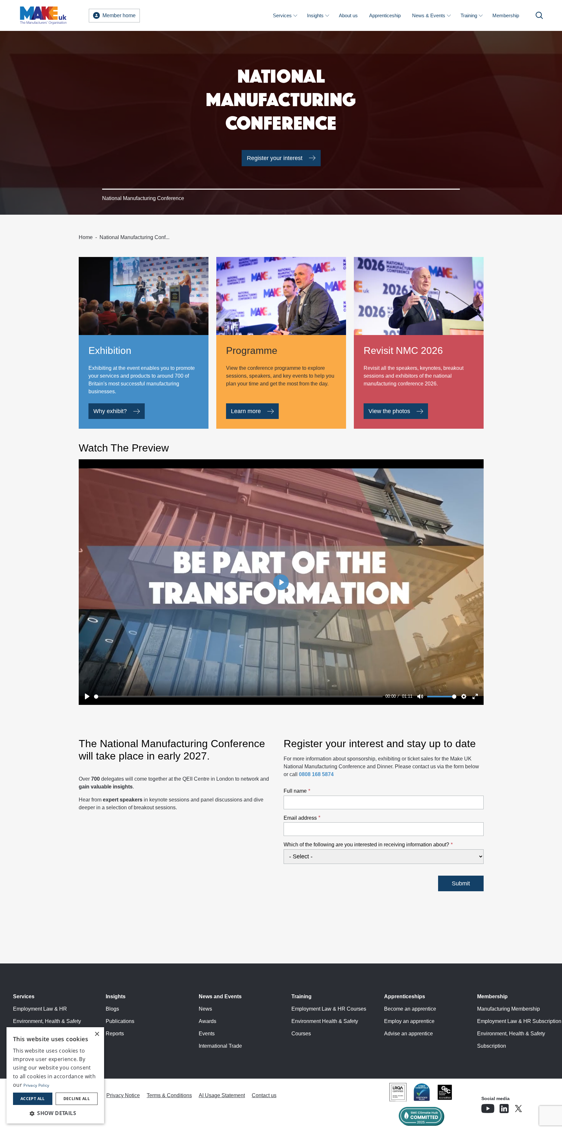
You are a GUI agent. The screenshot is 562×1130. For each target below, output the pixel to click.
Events (207, 1033)
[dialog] (55, 1075)
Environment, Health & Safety (47, 1021)
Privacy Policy (36, 1085)
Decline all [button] (76, 1098)
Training (469, 15)
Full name (295, 791)
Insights (315, 15)
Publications (120, 1021)
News (205, 1009)
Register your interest (274, 158)
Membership (505, 15)
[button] (55, 1113)
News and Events (220, 996)
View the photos (389, 411)
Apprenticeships (404, 996)
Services (282, 15)
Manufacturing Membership (508, 1009)
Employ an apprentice (409, 1021)
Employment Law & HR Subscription (519, 1021)
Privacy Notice (123, 1095)
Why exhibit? (110, 411)
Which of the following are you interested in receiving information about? (366, 844)
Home (86, 237)
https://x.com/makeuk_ (536, 1106)
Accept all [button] (32, 1098)
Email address (300, 818)
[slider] (238, 696)
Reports (115, 1033)
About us (348, 15)
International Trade (220, 1046)
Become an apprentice (410, 1009)
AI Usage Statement (222, 1095)
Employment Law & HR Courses (328, 1009)
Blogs (112, 1009)
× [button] (96, 1034)
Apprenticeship (385, 15)
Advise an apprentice (408, 1033)
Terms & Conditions (169, 1095)
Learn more (246, 411)
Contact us (264, 1095)
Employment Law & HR (40, 1009)
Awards (207, 1021)
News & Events (428, 15)
